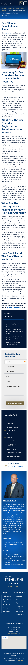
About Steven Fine (7, 600)
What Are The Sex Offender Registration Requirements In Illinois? (14, 331)
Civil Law (10, 423)
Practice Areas (7, 596)
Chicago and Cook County (19, 607)
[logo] (6, 3)
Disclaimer (12, 658)
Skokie (17, 600)
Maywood (18, 603)
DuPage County (20, 614)
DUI (8, 434)
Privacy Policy (20, 658)
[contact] (21, 3)
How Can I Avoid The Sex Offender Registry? (13, 343)
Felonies (9, 437)
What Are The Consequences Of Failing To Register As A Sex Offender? (14, 338)
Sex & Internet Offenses (9, 13)
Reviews (5, 608)
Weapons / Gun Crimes (14, 452)
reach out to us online (14, 307)
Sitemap (6, 658)
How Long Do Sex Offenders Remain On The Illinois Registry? (14, 325)
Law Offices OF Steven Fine (8, 8)
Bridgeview (19, 596)
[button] (25, 3)
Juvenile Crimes (12, 441)
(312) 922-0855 (15, 466)
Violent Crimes (11, 449)
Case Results (6, 605)
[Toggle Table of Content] (21, 315)
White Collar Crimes (13, 456)
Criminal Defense (12, 427)
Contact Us (6, 611)
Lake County (19, 611)
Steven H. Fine (9, 500)
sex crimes (8, 33)
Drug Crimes (11, 430)
